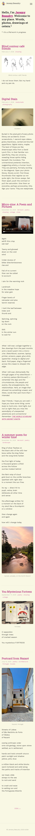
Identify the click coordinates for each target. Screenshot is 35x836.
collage (12, 212)
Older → (17, 808)
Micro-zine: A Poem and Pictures (17, 205)
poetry (27, 210)
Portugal (6, 664)
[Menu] (31, 4)
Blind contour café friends (13, 47)
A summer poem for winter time (14, 436)
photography (7, 104)
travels (12, 664)
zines (18, 212)
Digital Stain (9, 99)
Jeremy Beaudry (13, 3)
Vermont (20, 210)
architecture (23, 662)
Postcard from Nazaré (15, 658)
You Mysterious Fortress (17, 591)
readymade (19, 102)
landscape (6, 442)
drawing (18, 52)
